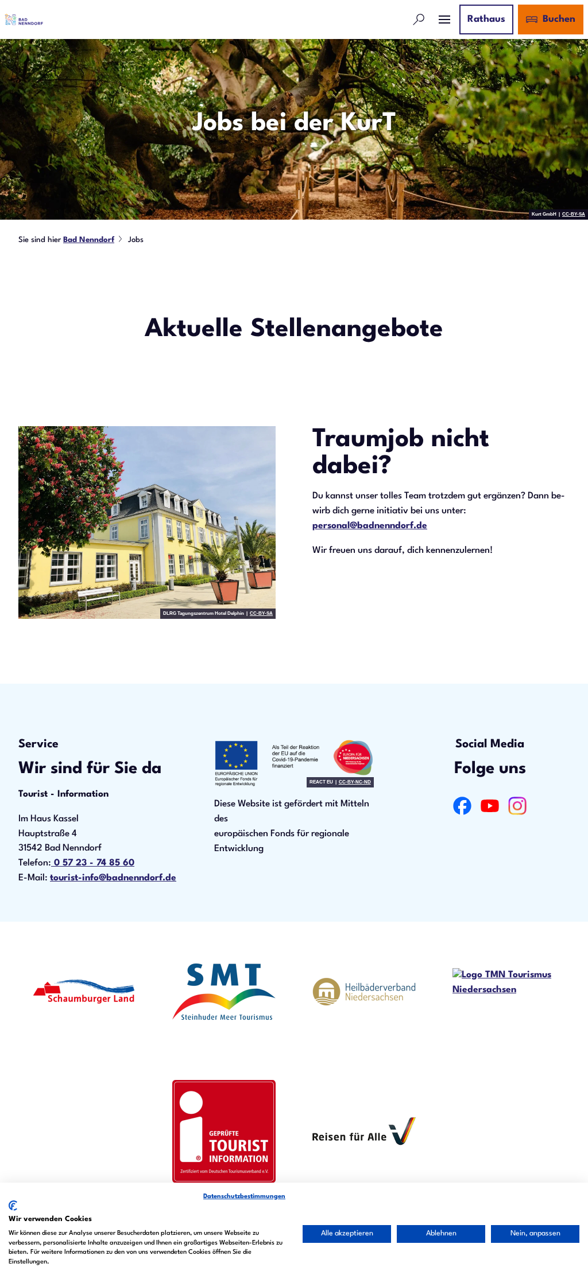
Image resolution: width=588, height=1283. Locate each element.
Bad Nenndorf (88, 240)
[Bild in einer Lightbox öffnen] (147, 522)
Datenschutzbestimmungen (244, 1197)
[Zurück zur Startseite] (24, 19)
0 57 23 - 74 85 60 (92, 863)
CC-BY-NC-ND (355, 782)
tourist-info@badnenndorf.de (113, 878)
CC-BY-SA (573, 214)
